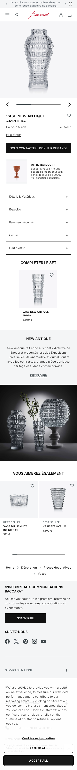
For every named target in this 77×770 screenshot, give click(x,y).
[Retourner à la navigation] (7, 14)
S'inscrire (25, 618)
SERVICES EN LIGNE (19, 670)
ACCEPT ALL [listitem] (38, 760)
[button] (6, 4)
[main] (38, 294)
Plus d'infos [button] (13, 134)
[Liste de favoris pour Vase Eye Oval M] (72, 486)
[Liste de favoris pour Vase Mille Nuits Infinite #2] (32, 486)
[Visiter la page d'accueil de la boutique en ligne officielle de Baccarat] (38, 14)
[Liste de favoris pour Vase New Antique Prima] (52, 275)
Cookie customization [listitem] (38, 738)
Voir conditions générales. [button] (45, 177)
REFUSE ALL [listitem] (39, 748)
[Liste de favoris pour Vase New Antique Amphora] (69, 119)
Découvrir (38, 375)
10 (62, 554)
